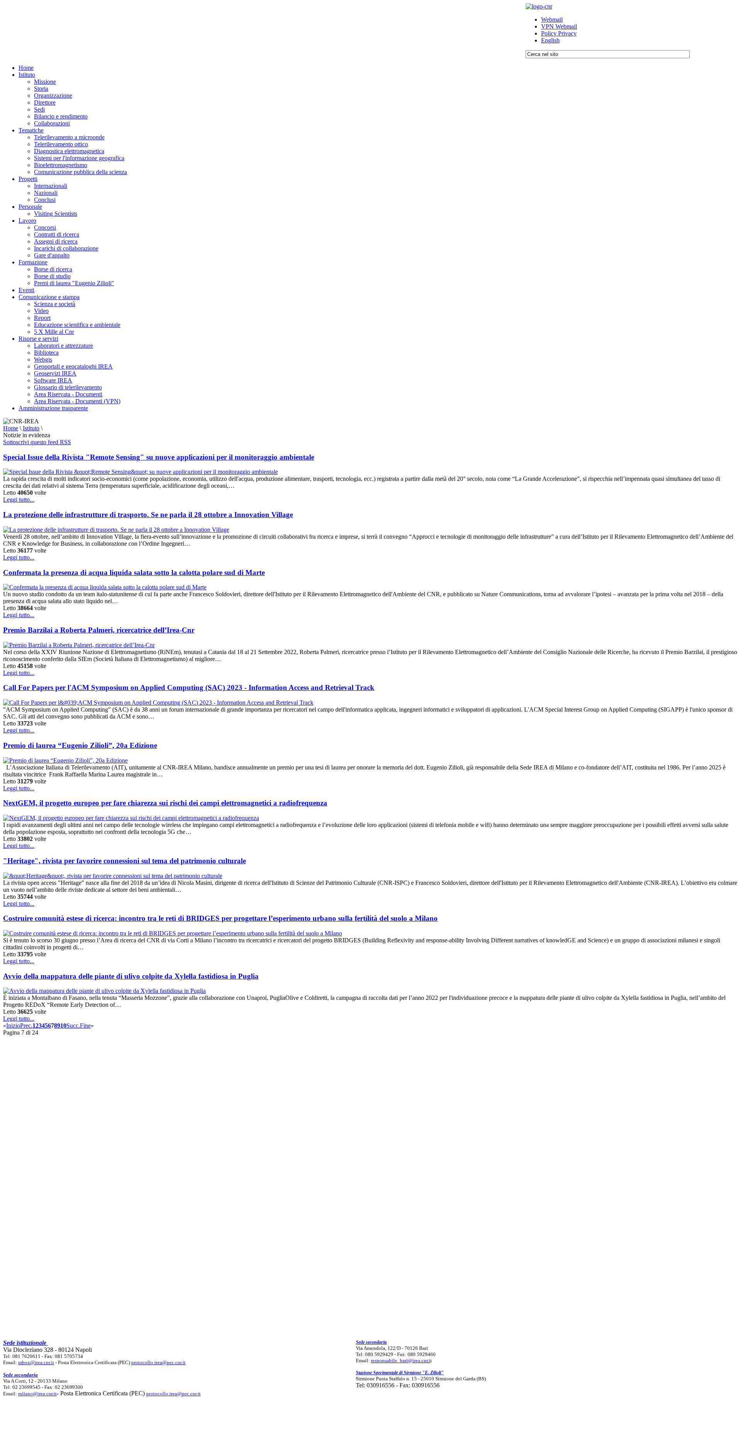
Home (10, 428)
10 (63, 1025)
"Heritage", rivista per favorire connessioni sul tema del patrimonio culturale (124, 861)
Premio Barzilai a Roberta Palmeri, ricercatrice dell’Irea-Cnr (99, 630)
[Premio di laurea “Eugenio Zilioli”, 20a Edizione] (65, 760)
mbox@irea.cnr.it (36, 1362)
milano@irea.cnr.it (37, 1394)
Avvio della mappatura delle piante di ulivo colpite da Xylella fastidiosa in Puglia (131, 976)
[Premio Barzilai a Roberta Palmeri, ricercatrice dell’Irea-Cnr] (79, 645)
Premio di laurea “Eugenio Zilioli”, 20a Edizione (80, 745)
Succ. (73, 1025)
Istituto (31, 428)
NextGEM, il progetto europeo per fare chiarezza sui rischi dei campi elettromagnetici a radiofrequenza (165, 803)
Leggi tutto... (18, 499)
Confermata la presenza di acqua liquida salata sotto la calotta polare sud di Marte (134, 572)
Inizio (13, 1025)
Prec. (26, 1025)
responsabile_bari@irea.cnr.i (400, 1360)
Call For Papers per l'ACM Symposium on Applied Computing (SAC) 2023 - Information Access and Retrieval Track (188, 687)
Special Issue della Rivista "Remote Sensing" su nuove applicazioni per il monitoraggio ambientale (158, 457)
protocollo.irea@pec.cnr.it (158, 1362)
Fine (85, 1025)
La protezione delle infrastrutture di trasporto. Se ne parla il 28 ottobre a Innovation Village (148, 515)
